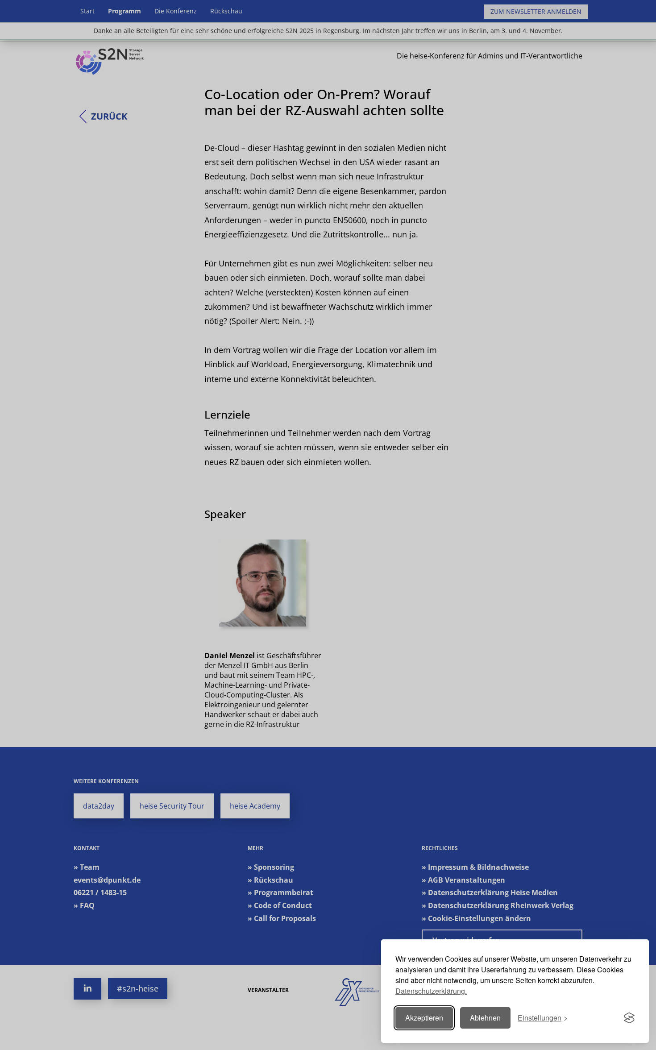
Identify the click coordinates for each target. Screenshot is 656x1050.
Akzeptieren (424, 1018)
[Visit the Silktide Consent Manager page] (629, 1018)
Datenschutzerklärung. (431, 991)
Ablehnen (485, 1018)
